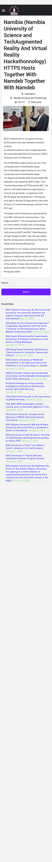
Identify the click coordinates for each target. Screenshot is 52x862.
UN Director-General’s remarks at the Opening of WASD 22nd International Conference (25, 417)
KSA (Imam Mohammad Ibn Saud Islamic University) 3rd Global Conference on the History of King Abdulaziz (27, 339)
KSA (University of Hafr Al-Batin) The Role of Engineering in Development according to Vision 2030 (28, 438)
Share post (36, 102)
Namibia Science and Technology (30, 98)
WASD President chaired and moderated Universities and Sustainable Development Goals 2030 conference (28, 376)
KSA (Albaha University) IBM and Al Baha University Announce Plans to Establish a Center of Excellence (27, 427)
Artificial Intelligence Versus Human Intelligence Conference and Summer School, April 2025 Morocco (25, 386)
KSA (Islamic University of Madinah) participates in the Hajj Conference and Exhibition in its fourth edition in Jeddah (27, 363)
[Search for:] (26, 284)
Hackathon (30, 94)
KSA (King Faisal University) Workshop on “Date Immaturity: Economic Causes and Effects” (27, 352)
